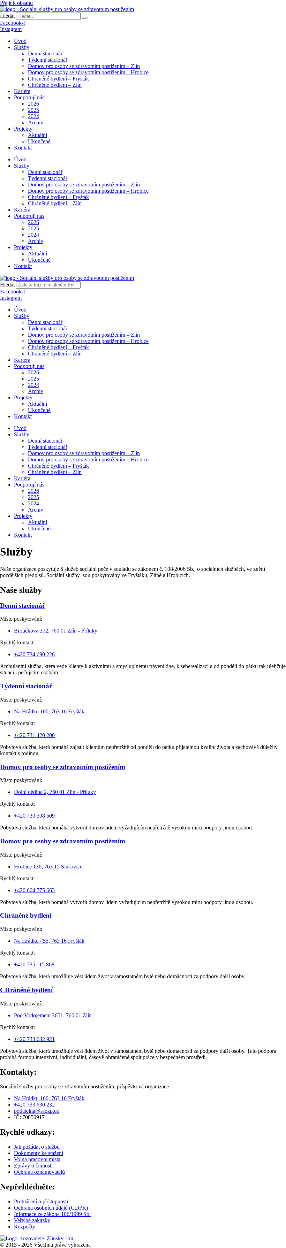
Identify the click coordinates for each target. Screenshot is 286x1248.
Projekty (23, 129)
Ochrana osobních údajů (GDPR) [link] (51, 1208)
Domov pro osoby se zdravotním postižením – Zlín (84, 66)
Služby (21, 47)
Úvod (20, 41)
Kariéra (22, 91)
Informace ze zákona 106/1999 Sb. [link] (52, 1214)
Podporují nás (29, 97)
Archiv (35, 122)
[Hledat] (85, 18)
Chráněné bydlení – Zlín (55, 85)
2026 (33, 104)
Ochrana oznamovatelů (39, 1172)
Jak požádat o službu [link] (37, 1147)
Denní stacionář (45, 53)
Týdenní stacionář (47, 60)
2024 (33, 116)
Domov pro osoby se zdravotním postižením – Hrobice (88, 72)
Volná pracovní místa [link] (37, 1159)
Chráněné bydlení (25, 915)
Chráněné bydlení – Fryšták (58, 79)
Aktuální (37, 135)
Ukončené (39, 141)
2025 (33, 110)
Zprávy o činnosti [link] (33, 1166)
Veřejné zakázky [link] (32, 1220)
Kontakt (23, 148)
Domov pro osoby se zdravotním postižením (62, 767)
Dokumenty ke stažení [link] (38, 1153)
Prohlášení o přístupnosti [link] (41, 1201)
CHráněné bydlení (26, 990)
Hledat (7, 16)
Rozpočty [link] (24, 1227)
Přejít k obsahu (16, 3)
